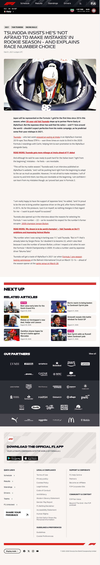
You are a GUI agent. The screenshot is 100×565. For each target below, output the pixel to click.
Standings (53, 3)
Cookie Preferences (45, 536)
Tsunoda (17, 137)
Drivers (67, 3)
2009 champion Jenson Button (35, 223)
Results (38, 3)
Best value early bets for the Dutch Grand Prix (32, 307)
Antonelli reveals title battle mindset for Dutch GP (79, 318)
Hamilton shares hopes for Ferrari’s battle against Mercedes (31, 333)
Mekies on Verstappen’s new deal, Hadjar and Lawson (32, 321)
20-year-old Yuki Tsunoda (37, 121)
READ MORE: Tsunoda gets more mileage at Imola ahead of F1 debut (44, 152)
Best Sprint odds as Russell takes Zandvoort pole (79, 335)
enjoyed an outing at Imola (48, 137)
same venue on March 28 (47, 263)
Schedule (24, 3)
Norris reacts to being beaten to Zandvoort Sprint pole (80, 304)
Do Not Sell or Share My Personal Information (46, 519)
